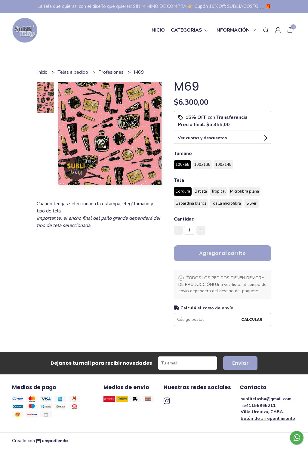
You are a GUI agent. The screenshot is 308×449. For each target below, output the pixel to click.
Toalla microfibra (226, 203)
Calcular (251, 319)
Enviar (240, 363)
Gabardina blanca (191, 203)
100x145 (223, 164)
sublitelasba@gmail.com (266, 399)
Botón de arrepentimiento (268, 418)
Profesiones (111, 72)
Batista (201, 191)
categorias (187, 30)
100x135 (202, 164)
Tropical (218, 191)
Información (233, 30)
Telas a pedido (73, 72)
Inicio (157, 30)
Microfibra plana (244, 191)
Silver (251, 203)
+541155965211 (258, 405)
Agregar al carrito (222, 253)
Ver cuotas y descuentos (202, 138)
